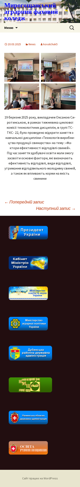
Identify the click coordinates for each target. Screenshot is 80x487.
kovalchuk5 (50, 44)
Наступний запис (56, 208)
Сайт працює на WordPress (40, 478)
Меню (8, 27)
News (32, 44)
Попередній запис (24, 202)
